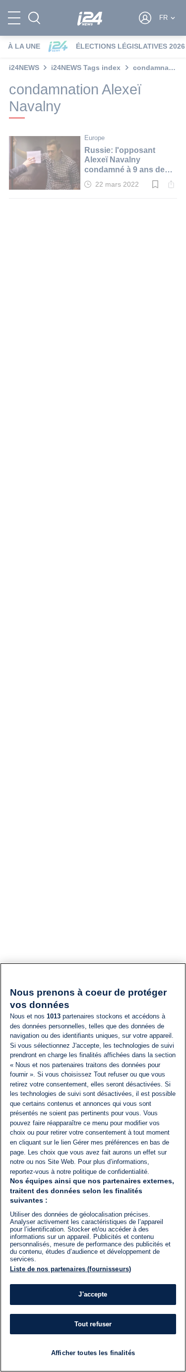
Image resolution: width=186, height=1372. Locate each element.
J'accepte (92, 1294)
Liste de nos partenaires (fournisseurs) (70, 1269)
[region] (93, 1167)
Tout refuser (93, 1324)
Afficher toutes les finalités (93, 1353)
